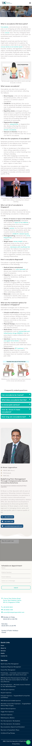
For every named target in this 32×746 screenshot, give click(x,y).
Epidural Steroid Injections (8, 708)
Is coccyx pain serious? (11, 404)
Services (3, 650)
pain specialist (21, 269)
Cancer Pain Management (8, 670)
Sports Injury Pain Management (10, 663)
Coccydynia (4, 27)
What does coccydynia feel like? (14, 400)
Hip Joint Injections (6, 692)
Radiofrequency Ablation (8, 717)
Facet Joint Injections (6, 714)
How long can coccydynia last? (14, 417)
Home (2, 645)
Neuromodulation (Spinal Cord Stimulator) (13, 727)
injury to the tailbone (21, 222)
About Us (3, 648)
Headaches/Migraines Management (11, 667)
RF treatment (19, 348)
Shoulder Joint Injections (8, 689)
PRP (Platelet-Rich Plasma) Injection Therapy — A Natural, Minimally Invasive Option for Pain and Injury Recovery (14, 679)
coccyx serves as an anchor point (11, 47)
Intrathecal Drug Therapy (8, 733)
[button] (30, 3)
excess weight (18, 241)
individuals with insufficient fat (20, 247)
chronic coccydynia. (10, 130)
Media (3, 653)
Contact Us (4, 656)
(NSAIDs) (20, 333)
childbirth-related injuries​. (20, 234)
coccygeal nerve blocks (11, 341)
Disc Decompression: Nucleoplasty (10, 721)
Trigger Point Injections (7, 711)
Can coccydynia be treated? (13, 395)
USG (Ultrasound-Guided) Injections (11, 700)
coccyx (7, 32)
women (12, 228)
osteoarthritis (14, 124)
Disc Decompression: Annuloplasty (10, 724)
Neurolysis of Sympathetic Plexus (10, 730)
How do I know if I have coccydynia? (11, 410)
